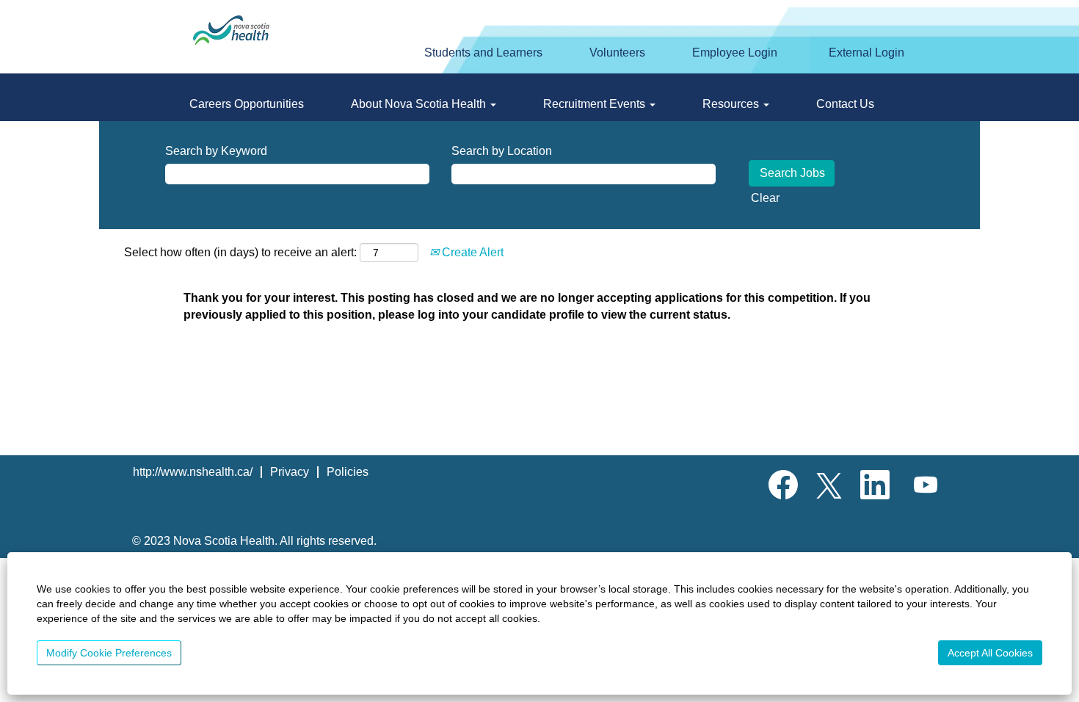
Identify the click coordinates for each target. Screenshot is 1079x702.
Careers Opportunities (246, 104)
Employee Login (734, 52)
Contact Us (845, 104)
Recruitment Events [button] (595, 104)
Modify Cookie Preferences (109, 653)
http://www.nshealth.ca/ (193, 472)
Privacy (289, 472)
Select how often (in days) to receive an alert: (240, 252)
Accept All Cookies (990, 653)
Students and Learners (483, 52)
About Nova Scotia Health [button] (420, 104)
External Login (866, 52)
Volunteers (617, 52)
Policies (347, 472)
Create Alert (471, 252)
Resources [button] (732, 104)
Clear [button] (765, 198)
